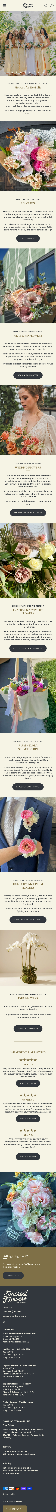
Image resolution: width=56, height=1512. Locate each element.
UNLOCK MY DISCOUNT (15, 761)
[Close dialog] (52, 734)
